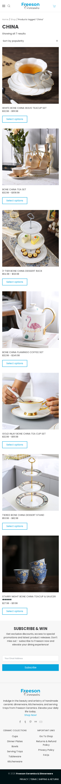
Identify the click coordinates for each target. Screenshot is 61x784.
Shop (13, 19)
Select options (14, 119)
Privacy (24, 779)
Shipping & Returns (49, 779)
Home (5, 19)
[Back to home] (30, 6)
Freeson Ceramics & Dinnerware (34, 773)
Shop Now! (30, 715)
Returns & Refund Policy (46, 743)
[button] (3, 6)
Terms (33, 779)
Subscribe (30, 667)
